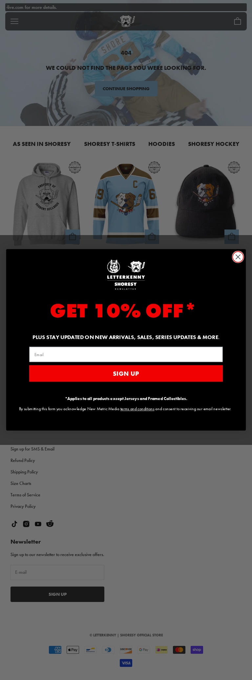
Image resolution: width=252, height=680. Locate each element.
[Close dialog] (238, 257)
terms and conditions (137, 409)
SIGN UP (126, 374)
